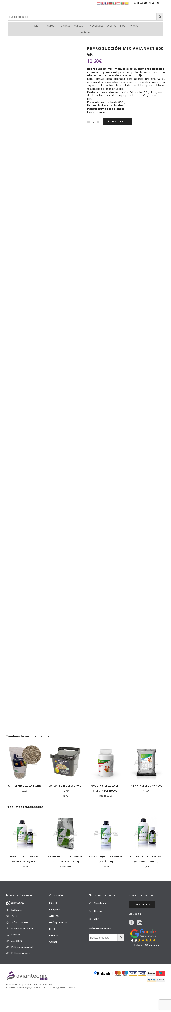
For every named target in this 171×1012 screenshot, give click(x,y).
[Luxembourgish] (119, 2)
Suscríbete (139, 904)
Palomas (53, 935)
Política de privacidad (22, 946)
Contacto (16, 934)
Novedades (96, 25)
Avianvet (134, 25)
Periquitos (54, 909)
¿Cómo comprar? (19, 922)
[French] (107, 2)
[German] (111, 2)
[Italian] (115, 2)
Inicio (35, 25)
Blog (122, 25)
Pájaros (49, 25)
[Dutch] (99, 2)
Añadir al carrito (117, 122)
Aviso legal (16, 940)
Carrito (14, 916)
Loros (52, 928)
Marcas (78, 25)
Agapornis (54, 915)
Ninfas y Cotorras (58, 922)
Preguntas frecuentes (22, 928)
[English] (103, 2)
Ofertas (111, 25)
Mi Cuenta (16, 909)
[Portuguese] (123, 2)
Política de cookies (20, 953)
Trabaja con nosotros (100, 928)
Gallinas (65, 25)
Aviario (85, 32)
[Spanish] (127, 2)
